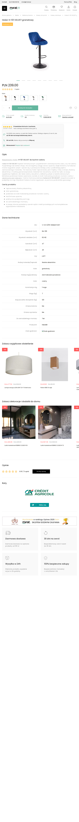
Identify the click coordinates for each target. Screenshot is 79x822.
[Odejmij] (3, 108)
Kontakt (4, 2)
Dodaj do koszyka (25, 108)
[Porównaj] (70, 108)
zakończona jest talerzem (12, 178)
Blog (75, 2)
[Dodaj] (9, 108)
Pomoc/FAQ (68, 2)
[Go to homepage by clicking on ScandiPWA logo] (15, 9)
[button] (39, 50)
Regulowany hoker (10, 160)
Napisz (18, 145)
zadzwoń (26, 145)
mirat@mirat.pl (26, 2)
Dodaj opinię (41, 471)
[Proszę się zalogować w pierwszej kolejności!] (75, 108)
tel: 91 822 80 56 (14, 2)
